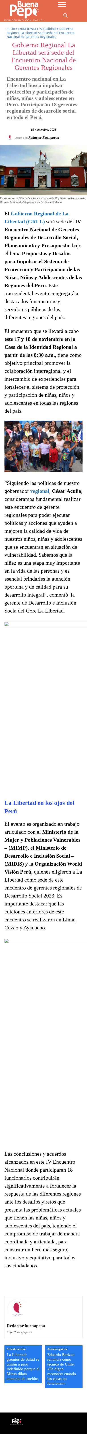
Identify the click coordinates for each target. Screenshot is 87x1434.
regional (39, 491)
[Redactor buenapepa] (11, 137)
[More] (71, 1283)
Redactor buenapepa (43, 137)
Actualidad (48, 29)
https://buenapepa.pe (19, 1332)
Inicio (11, 29)
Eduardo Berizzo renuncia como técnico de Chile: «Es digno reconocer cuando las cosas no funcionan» (61, 1369)
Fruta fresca (27, 29)
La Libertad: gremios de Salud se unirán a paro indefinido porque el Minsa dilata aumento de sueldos (23, 1366)
